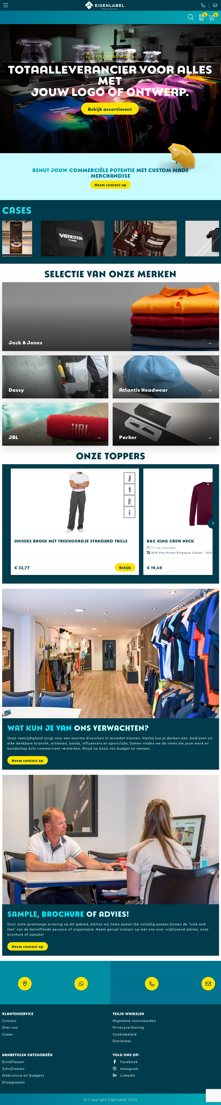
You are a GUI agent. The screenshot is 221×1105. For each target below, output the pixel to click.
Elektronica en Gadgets (23, 1075)
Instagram (129, 1068)
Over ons (10, 1027)
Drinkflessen (13, 1061)
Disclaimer (122, 1040)
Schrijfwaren (13, 1068)
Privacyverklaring (128, 1027)
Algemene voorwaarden (134, 1020)
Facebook (128, 1061)
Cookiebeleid (125, 1034)
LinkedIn (127, 1075)
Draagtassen (13, 1082)
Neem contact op (28, 760)
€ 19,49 (154, 567)
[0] (201, 17)
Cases (7, 1034)
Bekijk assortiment (110, 109)
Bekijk (125, 567)
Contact (9, 1020)
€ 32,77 (22, 567)
